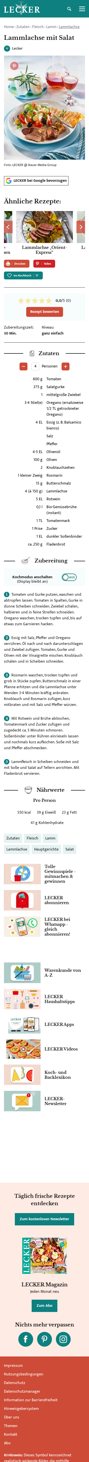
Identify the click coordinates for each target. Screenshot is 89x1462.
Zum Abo (44, 1305)
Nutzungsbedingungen (23, 1374)
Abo (7, 1443)
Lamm (51, 27)
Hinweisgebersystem (21, 1408)
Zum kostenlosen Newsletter (44, 1219)
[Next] (80, 227)
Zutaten (23, 27)
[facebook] (25, 1339)
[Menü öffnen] (82, 9)
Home (9, 27)
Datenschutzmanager (22, 1391)
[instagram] (63, 1339)
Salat (70, 849)
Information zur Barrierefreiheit (31, 1400)
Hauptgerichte (46, 849)
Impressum (13, 1365)
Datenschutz (14, 1383)
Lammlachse (69, 27)
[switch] (69, 577)
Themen (11, 1426)
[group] (44, 233)
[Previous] (8, 227)
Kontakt (10, 1434)
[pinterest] (44, 1339)
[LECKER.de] (22, 9)
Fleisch (38, 27)
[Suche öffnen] (69, 9)
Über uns (11, 1417)
